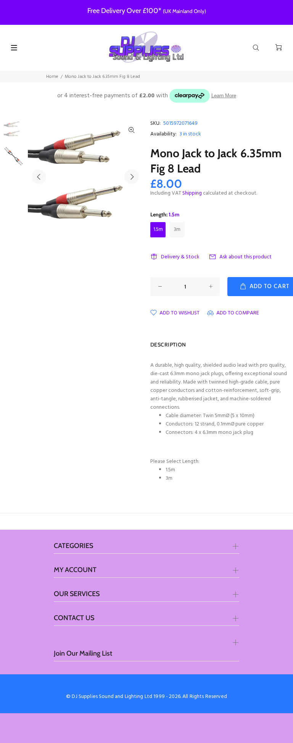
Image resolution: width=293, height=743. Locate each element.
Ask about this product (245, 257)
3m (177, 229)
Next (131, 176)
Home (52, 77)
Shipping (192, 193)
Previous (39, 176)
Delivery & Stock (180, 257)
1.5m (158, 229)
